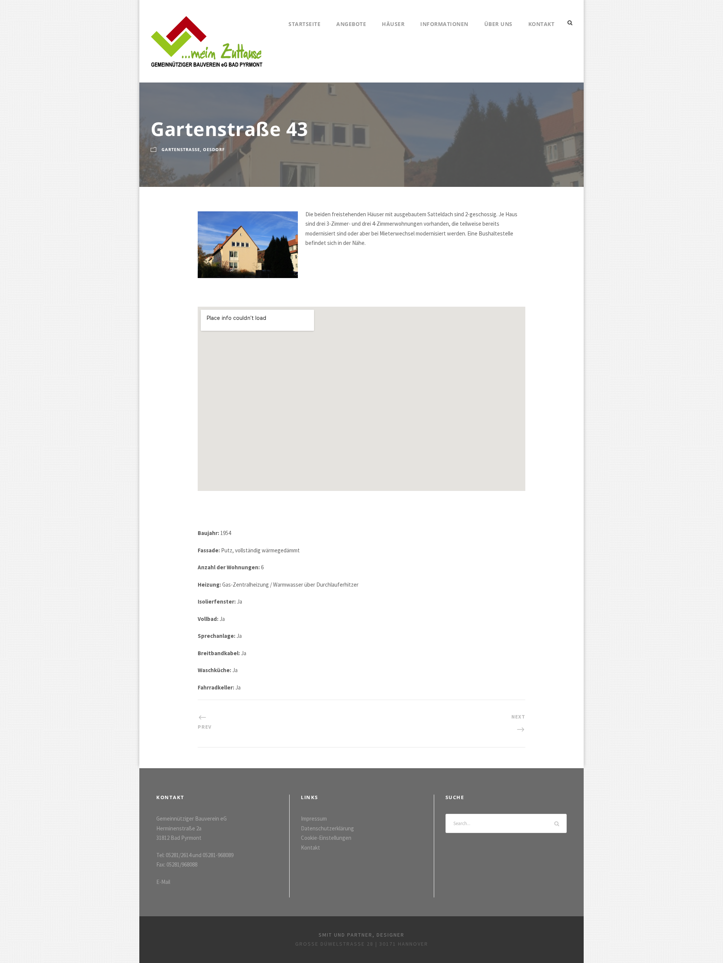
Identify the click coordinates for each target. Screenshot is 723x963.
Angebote (351, 24)
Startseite (304, 24)
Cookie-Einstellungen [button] (326, 837)
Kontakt (541, 24)
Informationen (444, 24)
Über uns (498, 24)
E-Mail (163, 881)
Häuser (393, 24)
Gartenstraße (181, 149)
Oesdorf (214, 149)
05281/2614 (178, 855)
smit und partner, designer (361, 934)
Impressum (314, 818)
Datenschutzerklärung (327, 828)
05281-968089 (218, 855)
